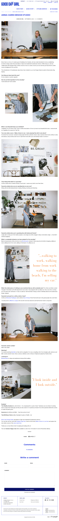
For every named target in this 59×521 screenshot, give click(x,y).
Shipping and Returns (35, 500)
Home (2, 11)
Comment (6, 470)
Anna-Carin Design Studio (7, 419)
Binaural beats (4, 358)
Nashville (13, 352)
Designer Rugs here (21, 421)
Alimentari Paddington (11, 297)
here (42, 421)
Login (45, 2)
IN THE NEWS (54, 9)
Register (50, 2)
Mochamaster (25, 241)
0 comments (39, 19)
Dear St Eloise (27, 297)
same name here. (17, 423)
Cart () (56, 2)
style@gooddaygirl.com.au (42, 1)
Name (5, 463)
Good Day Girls (8, 11)
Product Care (22, 500)
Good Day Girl (30, 517)
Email (31, 463)
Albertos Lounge (14, 300)
